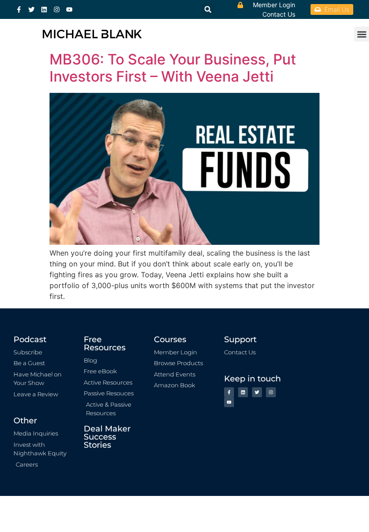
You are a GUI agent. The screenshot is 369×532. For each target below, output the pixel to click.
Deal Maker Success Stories (107, 437)
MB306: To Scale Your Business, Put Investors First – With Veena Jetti (173, 67)
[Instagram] (57, 9)
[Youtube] (69, 9)
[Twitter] (31, 9)
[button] (361, 34)
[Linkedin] (44, 9)
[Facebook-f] (19, 9)
